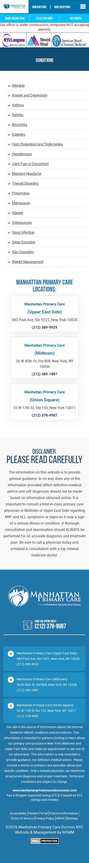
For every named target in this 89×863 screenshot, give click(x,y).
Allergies (18, 85)
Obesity (17, 212)
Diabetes (18, 134)
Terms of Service (21, 818)
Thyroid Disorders (25, 183)
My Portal (76, 18)
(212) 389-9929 (28, 664)
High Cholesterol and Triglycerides (37, 144)
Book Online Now (15, 18)
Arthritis (18, 114)
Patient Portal (38, 813)
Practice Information (63, 813)
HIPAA (60, 818)
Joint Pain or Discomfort (30, 163)
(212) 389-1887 (28, 690)
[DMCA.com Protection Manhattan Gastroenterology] (44, 841)
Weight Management (28, 261)
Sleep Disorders (23, 242)
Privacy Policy (44, 818)
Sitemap (72, 818)
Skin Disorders (23, 251)
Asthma (18, 105)
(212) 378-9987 (44, 18)
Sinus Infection (23, 232)
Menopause (21, 202)
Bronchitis (19, 124)
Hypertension (22, 153)
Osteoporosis (22, 222)
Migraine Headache (26, 173)
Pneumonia (20, 193)
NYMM (68, 832)
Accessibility (18, 813)
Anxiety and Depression (29, 95)
